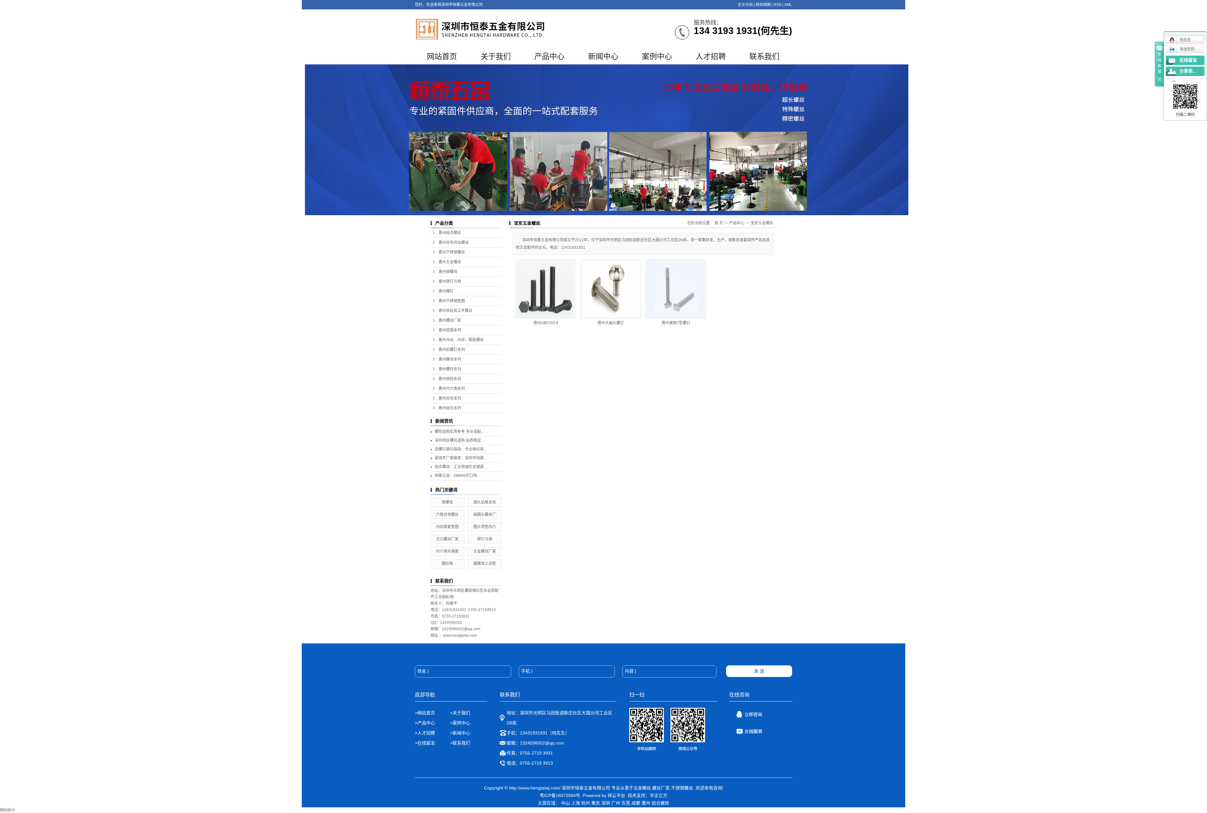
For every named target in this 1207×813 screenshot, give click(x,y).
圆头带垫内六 (484, 527)
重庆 (595, 802)
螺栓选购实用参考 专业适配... (459, 431)
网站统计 (7, 810)
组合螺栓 (660, 802)
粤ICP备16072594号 (560, 795)
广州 (615, 802)
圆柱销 (447, 563)
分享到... (1187, 71)
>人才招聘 (425, 732)
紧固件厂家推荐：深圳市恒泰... (461, 458)
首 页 (718, 223)
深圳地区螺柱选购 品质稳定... (459, 440)
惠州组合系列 (449, 408)
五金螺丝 (642, 787)
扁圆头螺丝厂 (484, 514)
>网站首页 (425, 712)
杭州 (585, 802)
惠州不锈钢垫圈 (451, 301)
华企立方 (658, 795)
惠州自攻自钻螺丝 (453, 242)
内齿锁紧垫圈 (447, 527)
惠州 (646, 802)
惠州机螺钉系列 (451, 349)
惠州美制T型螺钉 (676, 323)
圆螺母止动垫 (484, 563)
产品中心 (549, 56)
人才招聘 (711, 56)
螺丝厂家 (661, 787)
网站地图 (763, 5)
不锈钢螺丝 (682, 787)
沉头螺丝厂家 (447, 539)
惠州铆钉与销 (449, 281)
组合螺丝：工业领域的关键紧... (461, 467)
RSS (777, 5)
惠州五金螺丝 (449, 262)
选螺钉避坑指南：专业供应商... (461, 449)
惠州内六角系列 (451, 388)
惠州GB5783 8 (545, 323)
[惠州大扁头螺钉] (611, 289)
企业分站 (745, 5)
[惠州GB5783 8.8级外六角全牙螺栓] (545, 289)
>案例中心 (460, 722)
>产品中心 (425, 722)
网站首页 (442, 56)
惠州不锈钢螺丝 (451, 252)
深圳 (605, 802)
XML (788, 5)
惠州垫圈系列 (449, 330)
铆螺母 (447, 502)
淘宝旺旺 (1187, 49)
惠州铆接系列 (449, 379)
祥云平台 (616, 795)
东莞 (625, 802)
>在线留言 (425, 742)
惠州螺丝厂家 (449, 320)
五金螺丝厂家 (484, 551)
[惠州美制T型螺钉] (676, 289)
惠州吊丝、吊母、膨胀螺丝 (461, 340)
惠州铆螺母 (447, 272)
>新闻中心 (460, 732)
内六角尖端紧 (447, 551)
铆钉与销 (484, 539)
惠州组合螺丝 (449, 233)
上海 (575, 802)
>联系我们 (460, 742)
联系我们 (764, 56)
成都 (635, 802)
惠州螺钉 (446, 291)
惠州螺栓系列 (449, 369)
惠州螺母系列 (449, 359)
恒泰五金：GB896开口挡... (457, 475)
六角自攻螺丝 (447, 514)
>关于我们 (460, 712)
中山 (565, 802)
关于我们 (496, 56)
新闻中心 (603, 56)
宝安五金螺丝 (762, 223)
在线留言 (1188, 60)
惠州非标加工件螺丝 (455, 310)
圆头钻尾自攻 (484, 502)
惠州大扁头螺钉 (611, 323)
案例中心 (657, 56)
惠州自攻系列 (449, 398)
